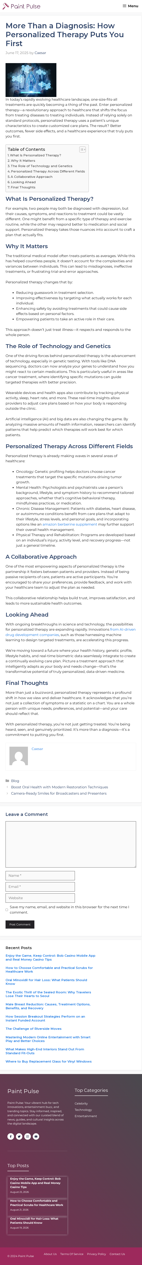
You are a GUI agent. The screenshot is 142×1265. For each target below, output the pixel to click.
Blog (15, 781)
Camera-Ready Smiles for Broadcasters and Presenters (58, 793)
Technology (83, 1110)
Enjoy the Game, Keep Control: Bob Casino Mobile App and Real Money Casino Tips (50, 957)
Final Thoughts (23, 187)
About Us (50, 1254)
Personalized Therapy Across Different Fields (48, 171)
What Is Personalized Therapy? (35, 155)
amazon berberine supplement (70, 524)
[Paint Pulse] (21, 6)
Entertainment (86, 1116)
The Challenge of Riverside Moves (34, 1029)
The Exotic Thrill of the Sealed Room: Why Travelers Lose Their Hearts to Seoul (48, 994)
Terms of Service (71, 1254)
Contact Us (117, 1254)
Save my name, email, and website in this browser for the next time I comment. (69, 910)
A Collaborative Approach (32, 177)
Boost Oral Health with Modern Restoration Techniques (59, 787)
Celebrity (81, 1103)
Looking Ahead (23, 182)
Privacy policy (96, 1254)
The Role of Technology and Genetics (41, 166)
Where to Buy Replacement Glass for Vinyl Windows (49, 1061)
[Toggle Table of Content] (81, 149)
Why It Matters (23, 160)
